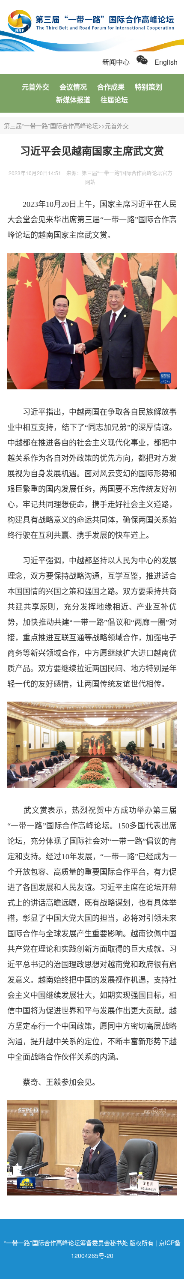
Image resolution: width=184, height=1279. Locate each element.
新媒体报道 (73, 100)
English (166, 62)
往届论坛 (114, 100)
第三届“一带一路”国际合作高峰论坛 (51, 125)
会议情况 (73, 87)
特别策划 (148, 87)
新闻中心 (116, 62)
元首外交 (35, 87)
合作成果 (111, 87)
